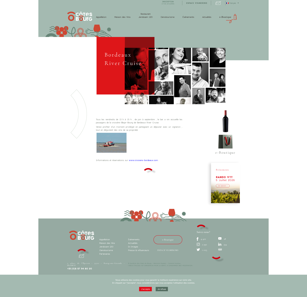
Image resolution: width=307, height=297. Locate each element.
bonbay (177, 263)
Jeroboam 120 (106, 246)
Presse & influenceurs (138, 250)
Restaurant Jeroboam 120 (146, 15)
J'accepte (145, 289)
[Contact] (218, 4)
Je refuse (162, 289)
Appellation (101, 17)
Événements (188, 17)
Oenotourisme (167, 17)
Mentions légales (160, 263)
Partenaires (104, 254)
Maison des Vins (122, 17)
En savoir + (222, 186)
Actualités (206, 17)
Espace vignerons (167, 250)
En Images (133, 246)
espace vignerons (196, 3)
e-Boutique (225, 17)
